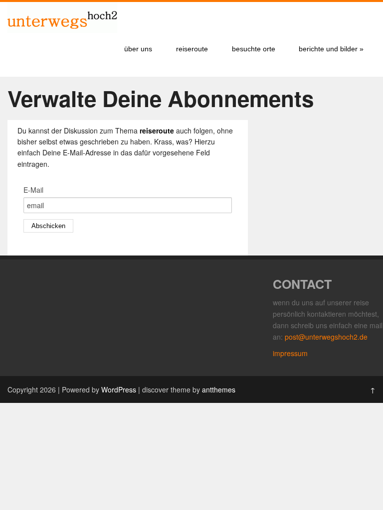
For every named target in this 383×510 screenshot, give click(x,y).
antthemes (218, 389)
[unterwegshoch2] (62, 30)
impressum (290, 353)
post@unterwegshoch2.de (326, 337)
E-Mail (33, 190)
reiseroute (192, 49)
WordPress (118, 389)
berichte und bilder (331, 49)
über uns (138, 49)
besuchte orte (253, 49)
